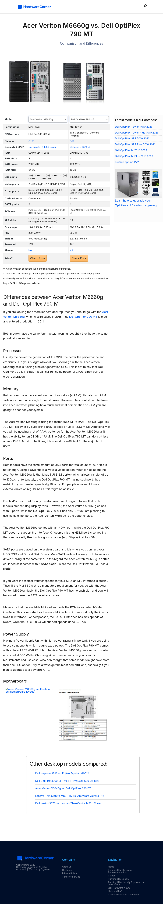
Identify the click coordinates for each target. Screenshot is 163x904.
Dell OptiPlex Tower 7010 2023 (133, 126)
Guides (111, 875)
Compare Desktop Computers (123, 894)
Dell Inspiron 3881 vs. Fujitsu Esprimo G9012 (62, 773)
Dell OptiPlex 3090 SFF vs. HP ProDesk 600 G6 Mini (67, 780)
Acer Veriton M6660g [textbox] (41, 119)
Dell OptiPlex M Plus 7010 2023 (134, 156)
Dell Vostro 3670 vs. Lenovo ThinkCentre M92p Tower (68, 803)
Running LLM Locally (118, 879)
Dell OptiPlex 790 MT (83, 316)
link (30, 250)
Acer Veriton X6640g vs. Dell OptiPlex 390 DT (63, 788)
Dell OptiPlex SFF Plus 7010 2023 (135, 144)
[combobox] (47, 119)
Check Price (37, 258)
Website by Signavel (39, 869)
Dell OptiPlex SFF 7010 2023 (132, 138)
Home (111, 866)
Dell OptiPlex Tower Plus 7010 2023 (136, 132)
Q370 (31, 141)
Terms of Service (71, 876)
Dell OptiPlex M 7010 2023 (131, 150)
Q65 (72, 141)
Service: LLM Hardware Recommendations (120, 871)
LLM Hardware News (119, 887)
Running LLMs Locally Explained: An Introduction (126, 883)
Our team (67, 870)
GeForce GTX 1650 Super (42, 147)
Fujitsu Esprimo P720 (127, 162)
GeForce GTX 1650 (80, 147)
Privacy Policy (69, 873)
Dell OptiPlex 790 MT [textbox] (82, 119)
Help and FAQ (115, 891)
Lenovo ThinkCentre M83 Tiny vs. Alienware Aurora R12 (69, 795)
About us (66, 866)
